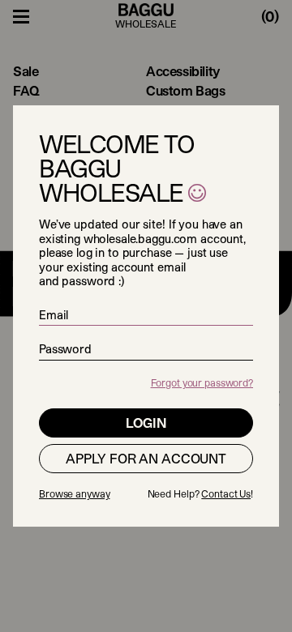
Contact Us (226, 493)
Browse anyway (74, 493)
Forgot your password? (202, 382)
